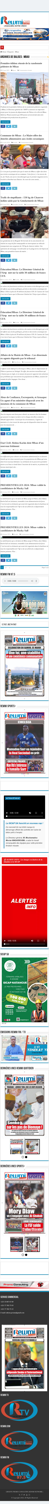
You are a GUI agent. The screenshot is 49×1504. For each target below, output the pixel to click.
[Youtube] (27, 1494)
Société (15, 142)
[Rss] (20, 1494)
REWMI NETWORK (35, 1492)
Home (4, 52)
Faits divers (17, 362)
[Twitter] (24, 1494)
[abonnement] (48, 57)
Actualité (15, 204)
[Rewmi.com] (16, 21)
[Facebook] (22, 1494)
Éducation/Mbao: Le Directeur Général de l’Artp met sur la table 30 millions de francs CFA (23, 272)
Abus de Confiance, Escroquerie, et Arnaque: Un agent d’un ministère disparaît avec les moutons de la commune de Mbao (24, 400)
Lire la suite (5, 122)
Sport (14, 70)
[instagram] (29, 1494)
